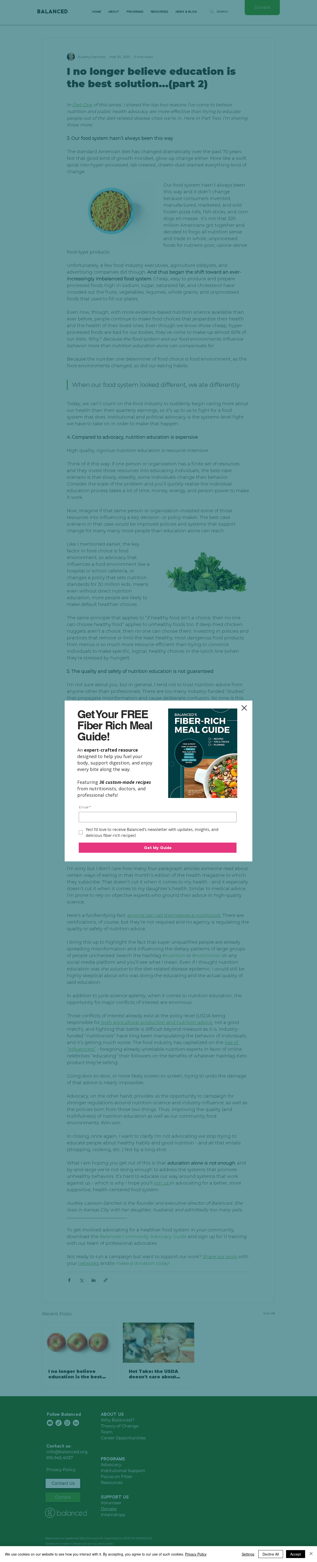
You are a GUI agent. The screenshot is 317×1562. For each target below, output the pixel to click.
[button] (244, 708)
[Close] (311, 1554)
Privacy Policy (196, 1554)
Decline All (271, 1554)
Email (85, 807)
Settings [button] (248, 1554)
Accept (295, 1554)
